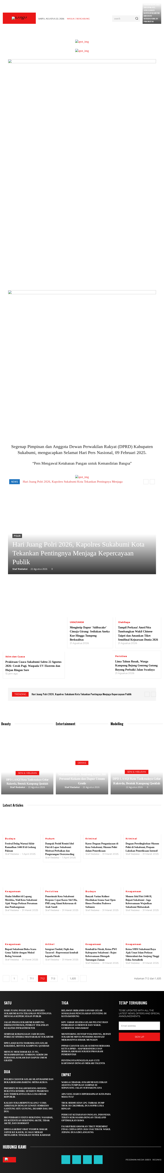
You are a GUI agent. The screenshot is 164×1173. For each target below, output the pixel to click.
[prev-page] (6, 978)
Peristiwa (121, 656)
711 (32, 978)
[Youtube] (98, 1159)
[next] (152, 481)
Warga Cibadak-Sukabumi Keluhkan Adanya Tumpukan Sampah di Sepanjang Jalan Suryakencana (84, 1085)
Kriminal (91, 839)
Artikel (50, 944)
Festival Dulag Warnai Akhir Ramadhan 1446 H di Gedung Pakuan (20, 847)
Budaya (10, 839)
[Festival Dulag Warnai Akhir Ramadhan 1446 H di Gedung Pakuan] (22, 823)
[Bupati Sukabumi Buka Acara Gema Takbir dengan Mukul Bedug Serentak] (22, 928)
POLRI (17, 536)
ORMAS (82, 762)
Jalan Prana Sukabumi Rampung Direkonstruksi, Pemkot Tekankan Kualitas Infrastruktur (26, 1025)
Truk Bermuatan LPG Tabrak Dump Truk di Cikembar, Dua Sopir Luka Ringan (82, 1106)
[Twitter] (87, 1159)
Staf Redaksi (20, 568)
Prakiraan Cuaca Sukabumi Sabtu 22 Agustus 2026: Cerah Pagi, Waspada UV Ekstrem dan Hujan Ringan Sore (33, 665)
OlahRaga (124, 622)
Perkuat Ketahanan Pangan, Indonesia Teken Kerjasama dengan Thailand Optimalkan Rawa (85, 1117)
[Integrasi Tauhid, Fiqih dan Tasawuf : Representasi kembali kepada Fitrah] (62, 928)
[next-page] (83, 978)
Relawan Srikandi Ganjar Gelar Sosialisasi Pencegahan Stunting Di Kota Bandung (83, 1013)
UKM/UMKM (77, 622)
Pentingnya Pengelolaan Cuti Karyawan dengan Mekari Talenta (83, 1061)
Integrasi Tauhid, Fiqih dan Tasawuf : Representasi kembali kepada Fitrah (61, 953)
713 (53, 978)
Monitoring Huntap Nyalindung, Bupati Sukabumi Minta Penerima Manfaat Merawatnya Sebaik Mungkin (86, 1037)
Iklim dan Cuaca (15, 657)
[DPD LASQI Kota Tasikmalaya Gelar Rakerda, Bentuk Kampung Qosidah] (27, 762)
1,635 (73, 978)
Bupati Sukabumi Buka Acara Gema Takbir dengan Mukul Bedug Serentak (20, 953)
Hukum (50, 839)
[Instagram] (76, 1159)
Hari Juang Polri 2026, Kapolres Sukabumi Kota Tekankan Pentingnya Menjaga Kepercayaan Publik (78, 553)
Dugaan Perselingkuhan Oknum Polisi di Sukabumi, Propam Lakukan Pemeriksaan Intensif (142, 847)
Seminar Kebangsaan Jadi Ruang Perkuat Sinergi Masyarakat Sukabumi (28, 1035)
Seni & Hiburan (27, 773)
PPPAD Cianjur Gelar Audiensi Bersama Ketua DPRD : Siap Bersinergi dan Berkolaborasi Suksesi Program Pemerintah (85, 1050)
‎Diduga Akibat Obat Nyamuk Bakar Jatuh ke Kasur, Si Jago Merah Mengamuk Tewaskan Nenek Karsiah (27, 1132)
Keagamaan (13, 891)
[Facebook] (65, 1159)
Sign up (139, 1036)
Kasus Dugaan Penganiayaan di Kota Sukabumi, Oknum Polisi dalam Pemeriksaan (101, 847)
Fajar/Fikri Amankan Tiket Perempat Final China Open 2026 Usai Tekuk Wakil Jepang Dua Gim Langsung (86, 1129)
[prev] (145, 481)
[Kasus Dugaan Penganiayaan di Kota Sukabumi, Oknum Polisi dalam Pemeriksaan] (102, 823)
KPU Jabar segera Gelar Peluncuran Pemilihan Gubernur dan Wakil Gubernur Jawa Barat (84, 1025)
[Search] (136, 18)
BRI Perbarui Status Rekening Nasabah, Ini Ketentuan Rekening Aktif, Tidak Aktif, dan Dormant (28, 1120)
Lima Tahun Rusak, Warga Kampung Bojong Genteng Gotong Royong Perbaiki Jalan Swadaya (136, 665)
